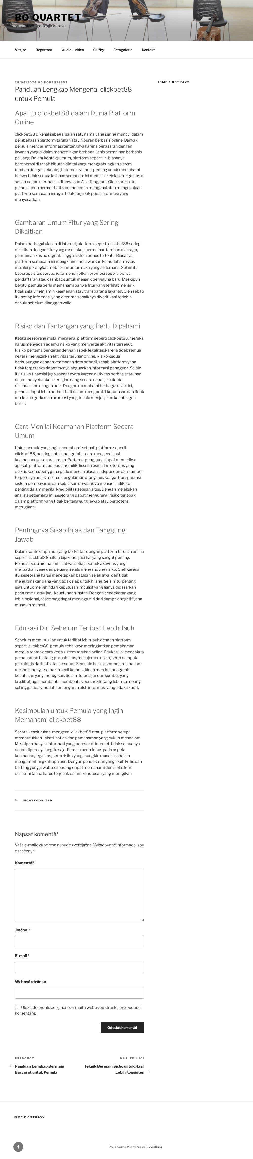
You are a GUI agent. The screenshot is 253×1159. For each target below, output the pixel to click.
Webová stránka (30, 981)
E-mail (22, 955)
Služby (98, 50)
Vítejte (20, 50)
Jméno (22, 930)
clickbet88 (118, 243)
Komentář (24, 863)
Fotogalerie (122, 50)
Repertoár (44, 50)
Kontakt (148, 50)
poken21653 (56, 82)
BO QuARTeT (48, 17)
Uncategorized (37, 800)
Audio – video (73, 50)
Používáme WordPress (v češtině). (135, 1147)
